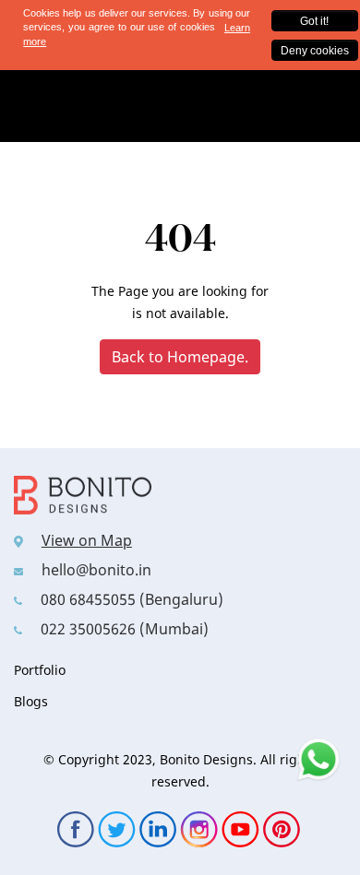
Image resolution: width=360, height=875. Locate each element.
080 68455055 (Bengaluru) (132, 599)
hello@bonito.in (96, 570)
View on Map (87, 540)
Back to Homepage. (180, 357)
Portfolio (40, 670)
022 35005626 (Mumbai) (125, 629)
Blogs (31, 701)
